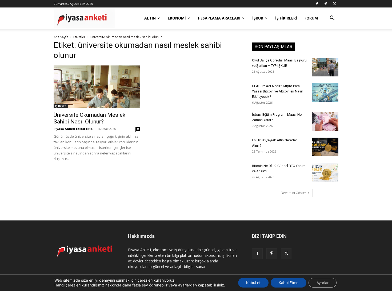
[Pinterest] (326, 3)
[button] (332, 18)
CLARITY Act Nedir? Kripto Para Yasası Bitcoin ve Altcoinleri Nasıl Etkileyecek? (277, 91)
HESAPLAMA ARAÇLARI (219, 18)
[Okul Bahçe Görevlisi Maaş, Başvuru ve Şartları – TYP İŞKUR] (325, 67)
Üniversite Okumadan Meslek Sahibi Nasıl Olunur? (89, 118)
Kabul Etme (288, 282)
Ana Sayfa (61, 37)
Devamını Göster (293, 193)
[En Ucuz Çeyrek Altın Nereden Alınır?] (325, 147)
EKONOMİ (177, 18)
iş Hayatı (60, 106)
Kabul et (253, 282)
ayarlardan (187, 285)
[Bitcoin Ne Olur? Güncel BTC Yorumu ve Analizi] (325, 172)
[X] (334, 3)
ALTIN (150, 18)
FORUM (311, 18)
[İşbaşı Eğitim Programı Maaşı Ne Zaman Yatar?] (325, 121)
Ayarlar (323, 282)
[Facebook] (317, 3)
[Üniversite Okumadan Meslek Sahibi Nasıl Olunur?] (97, 86)
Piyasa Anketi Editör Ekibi (74, 129)
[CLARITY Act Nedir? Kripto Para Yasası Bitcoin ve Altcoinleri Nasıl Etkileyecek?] (325, 92)
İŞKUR (257, 18)
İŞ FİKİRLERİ (286, 18)
